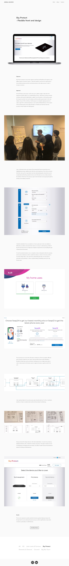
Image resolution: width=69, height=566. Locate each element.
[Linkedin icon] (36, 562)
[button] (46, 546)
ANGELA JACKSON (8, 2)
